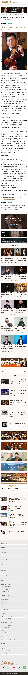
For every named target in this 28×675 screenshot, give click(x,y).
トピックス (4, 554)
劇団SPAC (24, 205)
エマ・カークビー (5, 205)
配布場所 (3, 604)
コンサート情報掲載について (7, 625)
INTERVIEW (11, 19)
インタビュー (4, 559)
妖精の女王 (15, 207)
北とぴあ (4, 207)
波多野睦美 (15, 209)
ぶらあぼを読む (5, 599)
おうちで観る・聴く (6, 584)
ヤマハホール (4, 575)
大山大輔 (9, 207)
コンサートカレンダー (6, 543)
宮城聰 (21, 207)
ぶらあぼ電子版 (5, 602)
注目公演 (3, 557)
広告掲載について (5, 627)
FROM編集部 (4, 566)
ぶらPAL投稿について (6, 609)
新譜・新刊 (4, 562)
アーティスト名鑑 (5, 595)
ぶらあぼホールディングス (7, 646)
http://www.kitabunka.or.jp (8, 199)
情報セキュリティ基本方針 (7, 650)
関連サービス (4, 637)
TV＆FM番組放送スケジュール (8, 591)
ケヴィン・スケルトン (15, 205)
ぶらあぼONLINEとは (6, 622)
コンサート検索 (5, 580)
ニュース (3, 549)
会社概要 (3, 643)
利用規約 (3, 630)
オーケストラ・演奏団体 (7, 618)
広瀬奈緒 (9, 209)
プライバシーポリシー (6, 632)
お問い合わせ (4, 653)
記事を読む (3, 547)
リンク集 (3, 614)
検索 (25, 371)
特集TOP (3, 573)
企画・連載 (4, 552)
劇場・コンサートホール (7, 616)
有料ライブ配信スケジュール (7, 589)
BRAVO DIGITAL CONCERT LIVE (9, 639)
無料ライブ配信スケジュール (7, 586)
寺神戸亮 (4, 209)
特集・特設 (3, 570)
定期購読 (3, 607)
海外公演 (3, 564)
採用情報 (3, 648)
